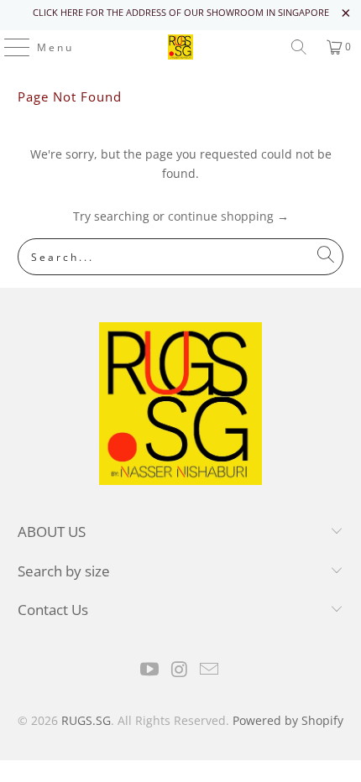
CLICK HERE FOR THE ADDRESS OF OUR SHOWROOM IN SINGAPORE (181, 12)
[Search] (299, 47)
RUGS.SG (86, 720)
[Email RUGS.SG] (209, 670)
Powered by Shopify (288, 720)
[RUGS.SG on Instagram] (179, 670)
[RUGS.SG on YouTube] (149, 670)
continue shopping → (228, 216)
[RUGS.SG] (181, 47)
